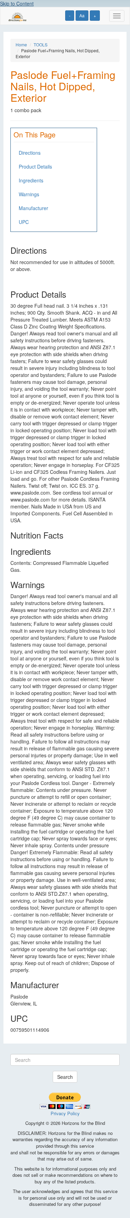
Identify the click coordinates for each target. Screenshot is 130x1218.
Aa (82, 15)
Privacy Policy (65, 1113)
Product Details (35, 166)
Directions (30, 152)
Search (65, 1076)
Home (21, 44)
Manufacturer (33, 208)
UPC (24, 221)
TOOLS (40, 44)
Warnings (29, 194)
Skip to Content (17, 3)
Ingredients (31, 180)
